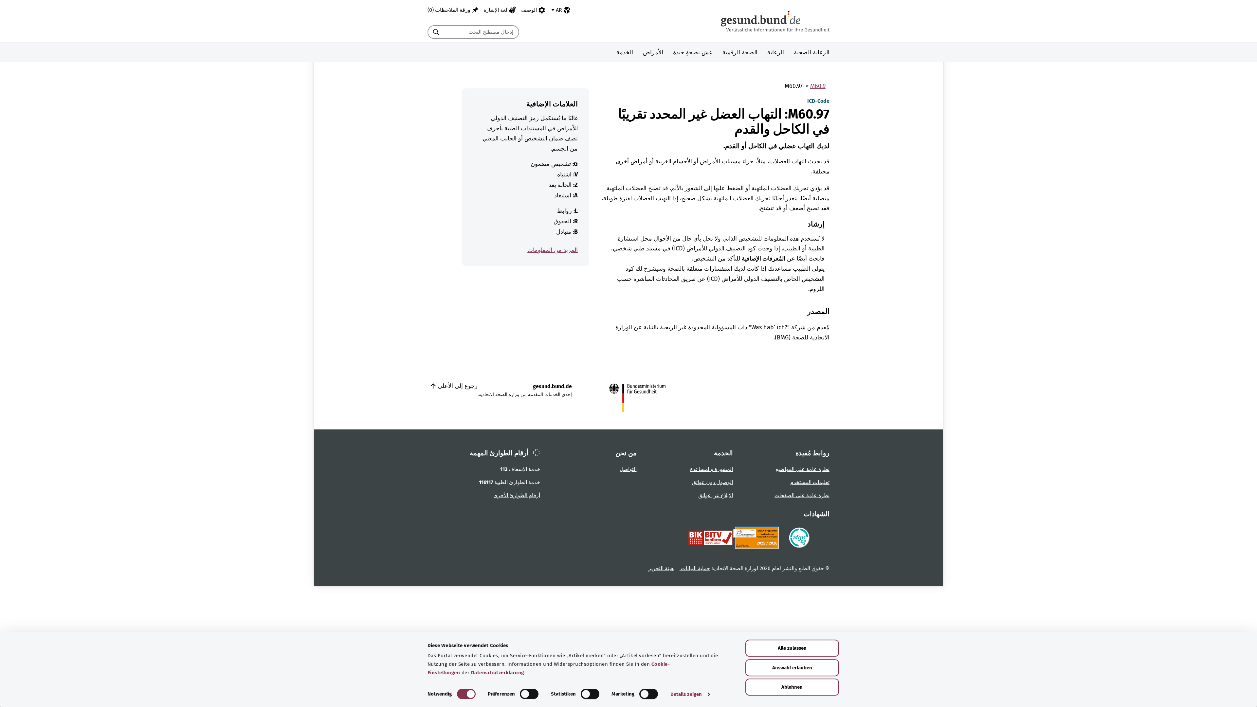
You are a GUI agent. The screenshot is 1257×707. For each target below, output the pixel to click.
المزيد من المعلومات (552, 250)
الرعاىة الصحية (811, 52)
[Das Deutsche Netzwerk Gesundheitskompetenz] (757, 537)
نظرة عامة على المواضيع (802, 469)
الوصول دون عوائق (712, 482)
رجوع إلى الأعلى (457, 386)
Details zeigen (686, 694)
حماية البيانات (695, 568)
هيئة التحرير (661, 568)
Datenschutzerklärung (497, 673)
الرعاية (775, 52)
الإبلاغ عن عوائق (715, 495)
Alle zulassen (792, 648)
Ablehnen (792, 687)
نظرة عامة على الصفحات (801, 495)
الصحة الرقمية (739, 52)
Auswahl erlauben (792, 668)
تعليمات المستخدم (809, 482)
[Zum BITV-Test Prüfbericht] (710, 538)
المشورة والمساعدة (711, 469)
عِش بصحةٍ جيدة (693, 52)
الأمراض (653, 52)
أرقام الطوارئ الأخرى (516, 495)
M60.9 (818, 86)
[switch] (529, 694)
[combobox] (481, 32)
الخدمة (624, 52)
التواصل (628, 469)
